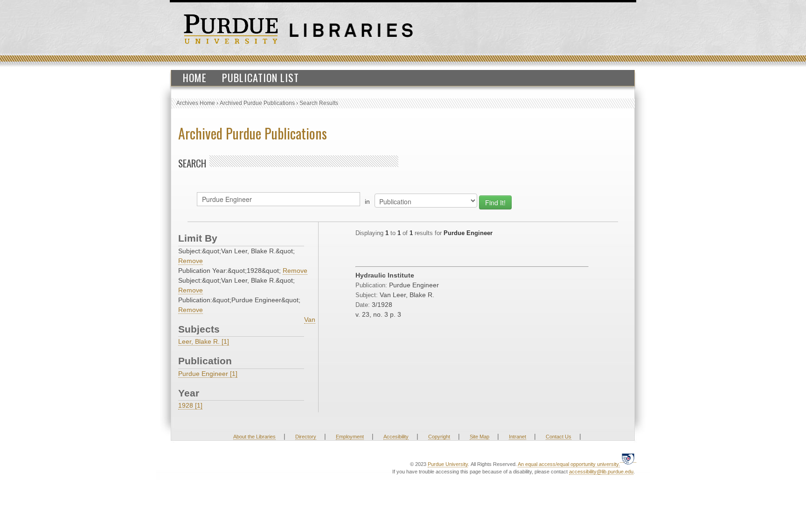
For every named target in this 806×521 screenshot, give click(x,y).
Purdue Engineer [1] (207, 373)
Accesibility (396, 436)
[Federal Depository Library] (628, 459)
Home (195, 77)
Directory (305, 436)
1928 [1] (190, 405)
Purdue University (448, 464)
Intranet (517, 436)
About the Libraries (254, 436)
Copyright (439, 436)
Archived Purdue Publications (257, 103)
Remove (190, 260)
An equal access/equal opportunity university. (569, 464)
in (367, 201)
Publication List (260, 77)
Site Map (479, 436)
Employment (350, 436)
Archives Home (195, 103)
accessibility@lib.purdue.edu (601, 471)
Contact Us (558, 436)
